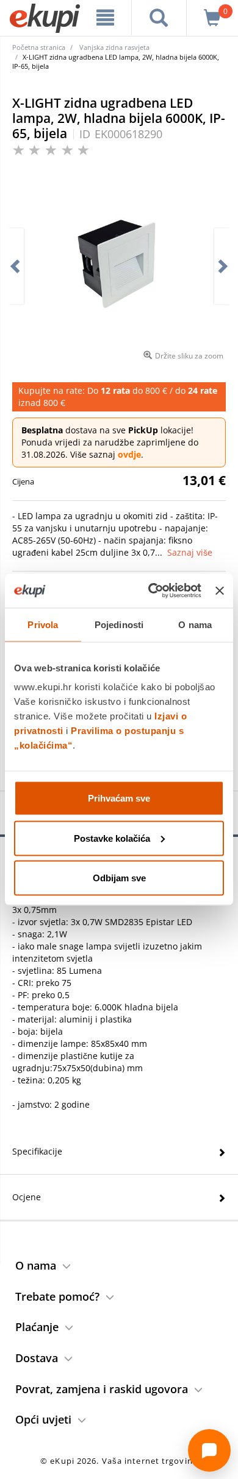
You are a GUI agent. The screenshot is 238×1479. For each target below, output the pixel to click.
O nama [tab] (195, 624)
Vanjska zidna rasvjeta (114, 47)
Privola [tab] (42, 624)
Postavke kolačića (112, 838)
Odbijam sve (119, 878)
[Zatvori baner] (219, 590)
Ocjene (26, 1197)
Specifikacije (37, 1151)
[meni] (105, 17)
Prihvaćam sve (119, 798)
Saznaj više (189, 552)
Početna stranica (38, 47)
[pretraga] (159, 17)
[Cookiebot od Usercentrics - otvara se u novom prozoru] (151, 591)
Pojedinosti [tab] (119, 624)
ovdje (129, 454)
